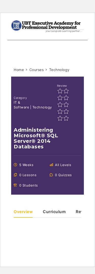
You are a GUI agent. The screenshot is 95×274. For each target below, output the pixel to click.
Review (62, 85)
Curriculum (54, 212)
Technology (42, 107)
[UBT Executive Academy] (47, 26)
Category (20, 98)
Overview (23, 212)
